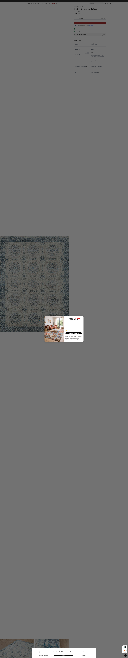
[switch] (125, 652)
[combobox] (67, 330)
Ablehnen (84, 655)
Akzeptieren (63, 655)
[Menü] (126, 646)
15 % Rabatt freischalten (74, 333)
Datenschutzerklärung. (38, 652)
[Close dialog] (82, 317)
